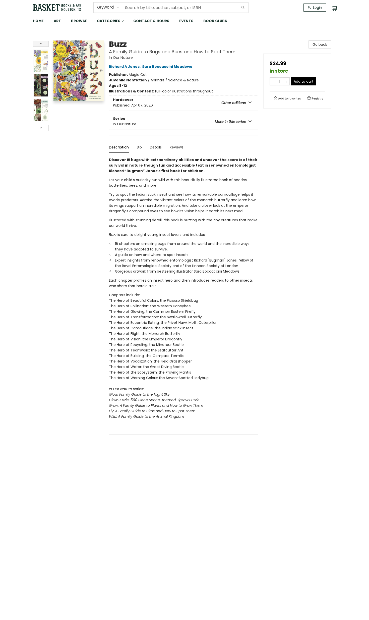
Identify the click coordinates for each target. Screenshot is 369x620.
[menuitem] (38, 21)
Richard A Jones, (125, 66)
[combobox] (108, 7)
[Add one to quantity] (286, 81)
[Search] (243, 8)
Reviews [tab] (176, 147)
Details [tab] (156, 147)
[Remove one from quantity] (273, 81)
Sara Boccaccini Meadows (167, 66)
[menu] (184, 21)
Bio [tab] (139, 147)
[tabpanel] (183, 296)
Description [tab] (119, 147)
